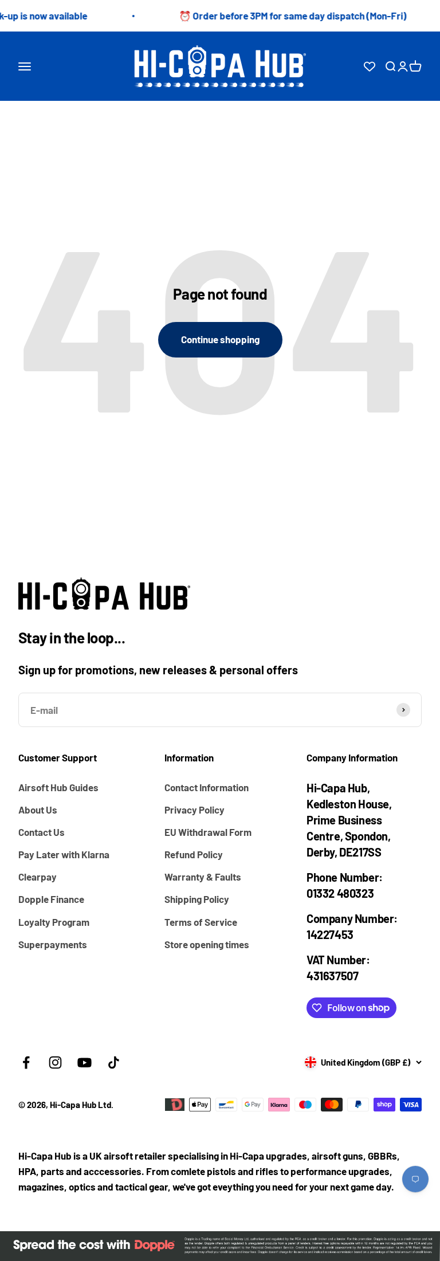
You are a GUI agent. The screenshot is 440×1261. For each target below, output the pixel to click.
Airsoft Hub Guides (58, 787)
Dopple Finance (51, 899)
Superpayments (52, 944)
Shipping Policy (196, 899)
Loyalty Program (53, 922)
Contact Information (206, 787)
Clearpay (37, 876)
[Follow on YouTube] (84, 1062)
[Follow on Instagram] (55, 1062)
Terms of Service (200, 922)
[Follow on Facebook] (26, 1062)
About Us (37, 809)
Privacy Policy (194, 809)
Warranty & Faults (202, 876)
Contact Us (41, 832)
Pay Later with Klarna (63, 854)
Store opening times (206, 944)
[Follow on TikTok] (113, 1062)
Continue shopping (220, 339)
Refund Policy (193, 854)
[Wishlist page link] (369, 66)
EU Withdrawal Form (208, 832)
